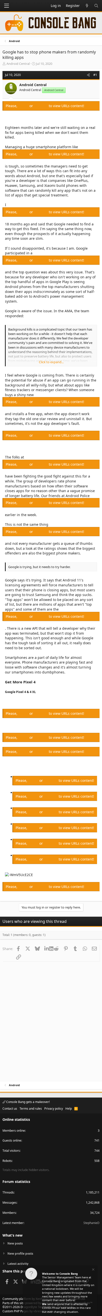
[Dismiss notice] (93, 1270)
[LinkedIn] (46, 948)
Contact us (9, 1108)
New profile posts (20, 1253)
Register (41, 105)
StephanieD (91, 1223)
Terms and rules (31, 1108)
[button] (6, 5)
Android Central (18, 63)
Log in (23, 105)
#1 (95, 75)
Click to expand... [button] (51, 362)
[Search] (96, 5)
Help (68, 1108)
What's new (12, 1235)
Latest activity (17, 1264)
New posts (15, 1243)
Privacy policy (53, 1108)
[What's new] (87, 5)
